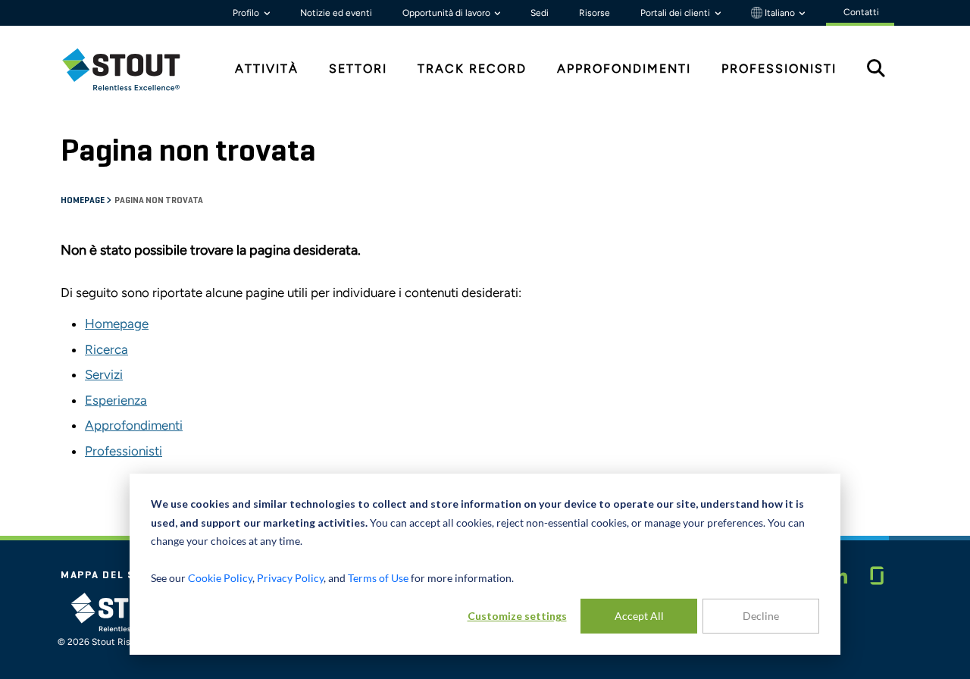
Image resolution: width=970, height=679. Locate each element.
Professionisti (123, 450)
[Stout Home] (133, 69)
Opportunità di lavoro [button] (447, 13)
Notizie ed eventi (336, 13)
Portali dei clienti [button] (676, 13)
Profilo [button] (247, 13)
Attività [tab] (267, 68)
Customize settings (517, 615)
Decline (761, 615)
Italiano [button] (779, 13)
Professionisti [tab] (779, 68)
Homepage (83, 200)
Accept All (639, 615)
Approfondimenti (134, 425)
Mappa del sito (108, 575)
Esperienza (116, 400)
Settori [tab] (358, 68)
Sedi (539, 13)
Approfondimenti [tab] (624, 68)
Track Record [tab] (472, 68)
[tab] (133, 69)
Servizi (104, 374)
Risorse (594, 13)
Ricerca (106, 349)
